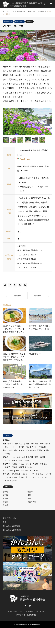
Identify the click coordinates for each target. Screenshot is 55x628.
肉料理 (42, 457)
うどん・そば (15, 457)
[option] (27, 121)
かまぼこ (43, 464)
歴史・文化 (19, 444)
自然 (27, 444)
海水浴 (32, 450)
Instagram (30, 606)
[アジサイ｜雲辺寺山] (15, 295)
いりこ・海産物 (32, 464)
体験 (47, 450)
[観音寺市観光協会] (23, 4)
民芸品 (14, 467)
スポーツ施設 (13, 450)
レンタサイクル (11, 477)
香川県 (5, 505)
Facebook (25, 606)
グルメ (5, 457)
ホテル (10, 471)
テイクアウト (24, 460)
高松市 (5, 502)
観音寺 (29, 21)
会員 (4, 522)
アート (34, 447)
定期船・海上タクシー (27, 477)
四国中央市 (32, 502)
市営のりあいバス (11, 481)
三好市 (5, 499)
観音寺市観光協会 (21, 624)
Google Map (25, 159)
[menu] (51, 4)
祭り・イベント (11, 447)
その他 (7, 454)
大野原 (5, 495)
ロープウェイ (43, 477)
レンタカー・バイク (43, 474)
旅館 (17, 471)
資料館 (21, 447)
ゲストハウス (26, 471)
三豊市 (30, 499)
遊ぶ (4, 450)
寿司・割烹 (33, 457)
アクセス (6, 474)
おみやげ (6, 464)
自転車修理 (16, 474)
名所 (27, 447)
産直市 (21, 467)
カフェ (7, 460)
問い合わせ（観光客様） (12, 526)
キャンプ (24, 450)
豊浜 (29, 495)
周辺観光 (6, 440)
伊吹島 (5, 492)
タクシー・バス (28, 474)
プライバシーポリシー (11, 518)
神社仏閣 (42, 447)
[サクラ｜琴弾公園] (40, 295)
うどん (21, 464)
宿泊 (4, 471)
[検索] (44, 4)
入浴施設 (40, 450)
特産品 (14, 464)
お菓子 (7, 467)
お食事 (24, 457)
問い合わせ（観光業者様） (13, 530)
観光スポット (8, 21)
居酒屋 (14, 460)
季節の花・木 (19, 21)
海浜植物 (34, 444)
